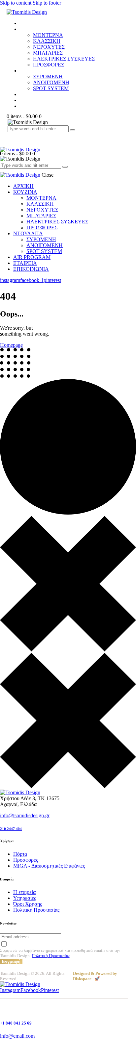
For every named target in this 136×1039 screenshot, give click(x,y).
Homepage (11, 345)
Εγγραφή (11, 961)
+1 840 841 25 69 (16, 1023)
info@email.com (17, 1036)
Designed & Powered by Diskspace (95, 976)
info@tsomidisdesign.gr (25, 815)
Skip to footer (47, 3)
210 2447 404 (11, 829)
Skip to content (15, 3)
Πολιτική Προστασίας (51, 955)
